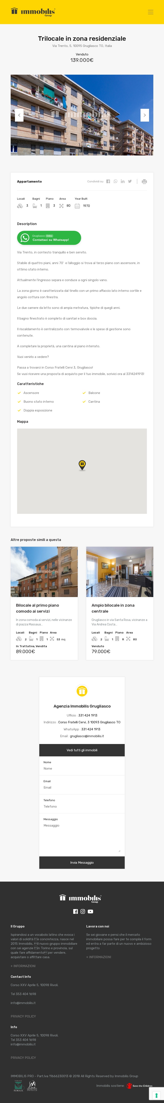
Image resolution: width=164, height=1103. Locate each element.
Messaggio (51, 819)
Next (145, 115)
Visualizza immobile (44, 587)
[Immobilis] (33, 17)
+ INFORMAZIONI (23, 966)
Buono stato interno (38, 402)
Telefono (49, 800)
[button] (86, 471)
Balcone (94, 393)
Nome (47, 762)
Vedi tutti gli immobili (82, 750)
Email (47, 781)
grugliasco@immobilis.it (87, 736)
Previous (19, 115)
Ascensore (31, 393)
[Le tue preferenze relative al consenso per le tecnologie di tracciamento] (156, 1095)
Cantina (94, 402)
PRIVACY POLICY (23, 1016)
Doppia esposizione (37, 410)
